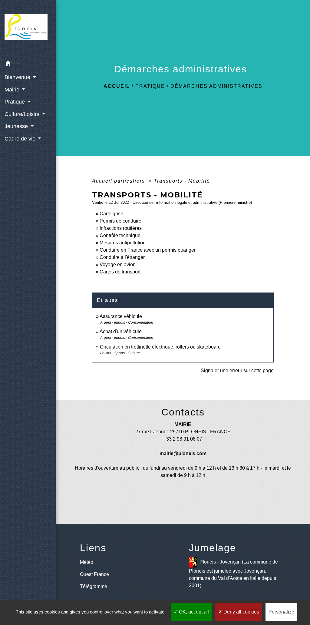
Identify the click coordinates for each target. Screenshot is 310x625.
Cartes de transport (120, 271)
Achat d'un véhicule (121, 331)
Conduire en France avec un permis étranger (148, 250)
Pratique (150, 86)
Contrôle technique (120, 235)
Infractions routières (121, 228)
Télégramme (93, 586)
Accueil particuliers (119, 181)
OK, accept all (193, 611)
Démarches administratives (216, 86)
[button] (28, 64)
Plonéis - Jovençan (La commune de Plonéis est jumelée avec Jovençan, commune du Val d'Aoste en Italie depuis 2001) (233, 573)
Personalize (281, 611)
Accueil (117, 86)
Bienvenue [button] (18, 77)
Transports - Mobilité (182, 181)
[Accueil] (28, 28)
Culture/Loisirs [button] (23, 114)
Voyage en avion (118, 264)
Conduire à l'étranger (122, 257)
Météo (86, 562)
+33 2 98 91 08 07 (182, 438)
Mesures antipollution (123, 242)
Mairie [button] (13, 90)
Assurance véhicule (121, 316)
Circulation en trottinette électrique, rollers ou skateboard (160, 346)
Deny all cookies (240, 611)
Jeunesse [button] (17, 126)
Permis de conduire (120, 220)
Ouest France (94, 574)
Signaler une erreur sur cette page (237, 370)
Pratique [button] (15, 102)
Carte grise (111, 213)
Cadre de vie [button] (21, 139)
